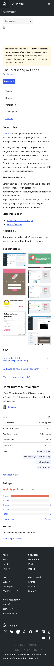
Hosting (6, 564)
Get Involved (34, 577)
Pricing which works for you (20, 220)
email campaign (30, 457)
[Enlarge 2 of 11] (22, 272)
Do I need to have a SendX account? (21, 369)
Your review (8, 519)
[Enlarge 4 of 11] (22, 315)
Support (9, 118)
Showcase (33, 555)
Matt (6, 604)
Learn (5, 577)
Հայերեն (13, 625)
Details (8, 91)
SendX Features (14, 224)
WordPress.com (11, 599)
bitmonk (10, 74)
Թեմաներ (33, 559)
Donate (33, 586)
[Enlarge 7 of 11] (48, 273)
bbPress (8, 609)
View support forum (12, 538)
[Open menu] (50, 4)
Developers (8, 586)
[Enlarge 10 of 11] (48, 319)
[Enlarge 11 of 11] (48, 335)
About (5, 555)
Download (9, 81)
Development (11, 111)
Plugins (31, 564)
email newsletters (43, 462)
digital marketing (43, 451)
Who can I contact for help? (16, 377)
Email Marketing (44, 457)
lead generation (44, 467)
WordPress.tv (10, 591)
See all (48, 519)
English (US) (46, 445)
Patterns (32, 568)
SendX (6, 133)
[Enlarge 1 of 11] (22, 256)
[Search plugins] (30, 21)
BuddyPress (10, 613)
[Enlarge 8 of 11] (48, 289)
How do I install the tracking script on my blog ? (16, 359)
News (5, 559)
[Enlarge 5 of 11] (48, 256)
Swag (32, 591)
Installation (10, 104)
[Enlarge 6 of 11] (48, 270)
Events (31, 582)
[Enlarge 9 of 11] (48, 304)
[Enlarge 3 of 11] (22, 301)
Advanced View (10, 474)
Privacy (6, 568)
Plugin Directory (10, 12)
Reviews (9, 98)
